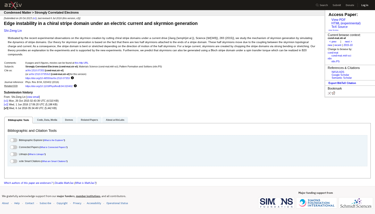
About (5, 203)
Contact (29, 203)
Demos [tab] (69, 120)
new (330, 45)
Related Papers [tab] (89, 120)
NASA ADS (338, 71)
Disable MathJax (64, 182)
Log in (364, 5)
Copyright (62, 203)
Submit (337, 5)
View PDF (338, 19)
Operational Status (117, 203)
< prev (333, 41)
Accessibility (94, 203)
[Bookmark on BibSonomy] (330, 93)
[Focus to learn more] (72, 78)
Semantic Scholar (342, 77)
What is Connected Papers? (53, 147)
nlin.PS (335, 61)
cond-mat (333, 52)
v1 (34, 18)
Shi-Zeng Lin (13, 30)
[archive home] (13, 5)
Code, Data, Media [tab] (47, 120)
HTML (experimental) (346, 23)
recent (337, 45)
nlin (330, 58)
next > (348, 41)
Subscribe (45, 203)
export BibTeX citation (342, 83)
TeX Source (339, 26)
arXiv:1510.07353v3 (39, 74)
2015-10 (348, 45)
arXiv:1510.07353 (34, 70)
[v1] (6, 100)
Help (17, 203)
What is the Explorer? (54, 140)
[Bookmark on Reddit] (333, 93)
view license (333, 30)
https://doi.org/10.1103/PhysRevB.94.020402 (49, 86)
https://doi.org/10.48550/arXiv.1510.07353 (47, 78)
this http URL (81, 63)
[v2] (6, 104)
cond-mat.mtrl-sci (341, 55)
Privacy (77, 203)
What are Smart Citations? (54, 161)
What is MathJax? (85, 182)
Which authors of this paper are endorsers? (28, 182)
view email (33, 96)
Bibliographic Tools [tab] (18, 120)
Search (324, 5)
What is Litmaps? (37, 154)
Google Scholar (340, 74)
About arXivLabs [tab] (115, 120)
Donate (350, 5)
